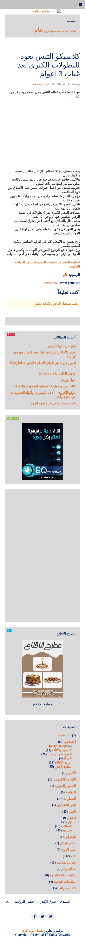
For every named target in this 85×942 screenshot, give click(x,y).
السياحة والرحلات (59, 754)
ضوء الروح (50, 31)
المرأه (68, 758)
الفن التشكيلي (66, 805)
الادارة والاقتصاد (65, 779)
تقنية (72, 818)
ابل (69, 822)
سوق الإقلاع (48, 901)
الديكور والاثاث (62, 750)
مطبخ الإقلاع (42, 704)
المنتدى (65, 901)
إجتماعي (70, 741)
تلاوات (73, 31)
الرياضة (41, 84)
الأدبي (72, 773)
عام (38, 30)
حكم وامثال (68, 843)
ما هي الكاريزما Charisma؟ (57, 373)
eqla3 (68, 84)
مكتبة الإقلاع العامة (63, 875)
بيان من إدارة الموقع (62, 346)
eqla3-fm (65, 735)
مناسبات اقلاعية (65, 881)
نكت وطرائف (67, 888)
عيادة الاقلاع (63, 762)
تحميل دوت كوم (33, 930)
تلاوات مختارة (63, 31)
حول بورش (68, 380)
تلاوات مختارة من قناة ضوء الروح (53, 403)
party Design (58, 746)
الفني (72, 811)
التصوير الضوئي (65, 786)
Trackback (51, 283)
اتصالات (66, 826)
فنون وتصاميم (66, 862)
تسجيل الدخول (61, 303)
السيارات (69, 798)
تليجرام (71, 836)
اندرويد (67, 830)
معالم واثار (68, 869)
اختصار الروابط (25, 901)
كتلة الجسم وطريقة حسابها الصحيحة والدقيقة (45, 386)
